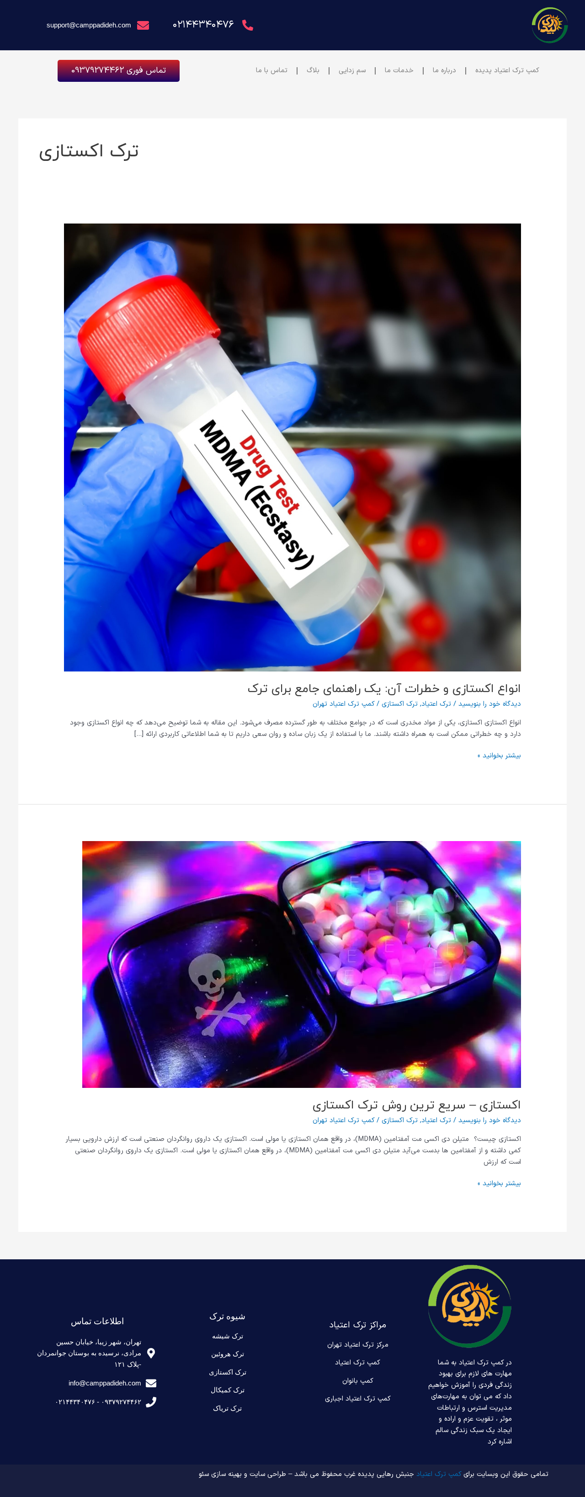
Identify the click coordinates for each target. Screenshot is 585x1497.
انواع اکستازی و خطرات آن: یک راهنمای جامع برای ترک (384, 689)
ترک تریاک (227, 1408)
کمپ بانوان (357, 1381)
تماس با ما (271, 70)
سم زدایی (352, 70)
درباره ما (444, 70)
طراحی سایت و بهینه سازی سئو (242, 1474)
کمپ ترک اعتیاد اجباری (358, 1399)
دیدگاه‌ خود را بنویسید (489, 704)
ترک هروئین (227, 1354)
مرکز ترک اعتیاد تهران (357, 1345)
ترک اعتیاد (436, 704)
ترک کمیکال (228, 1390)
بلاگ (313, 70)
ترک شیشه (227, 1336)
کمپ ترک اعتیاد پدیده (507, 70)
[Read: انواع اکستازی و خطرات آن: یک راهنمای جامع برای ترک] (292, 447)
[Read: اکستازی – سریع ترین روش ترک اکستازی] (301, 964)
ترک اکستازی (400, 704)
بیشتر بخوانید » (499, 756)
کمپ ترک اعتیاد (357, 1363)
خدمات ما (399, 70)
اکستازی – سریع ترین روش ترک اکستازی (417, 1105)
